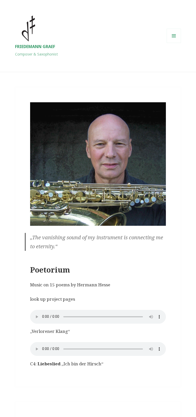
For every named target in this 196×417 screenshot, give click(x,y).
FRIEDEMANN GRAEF (35, 46)
